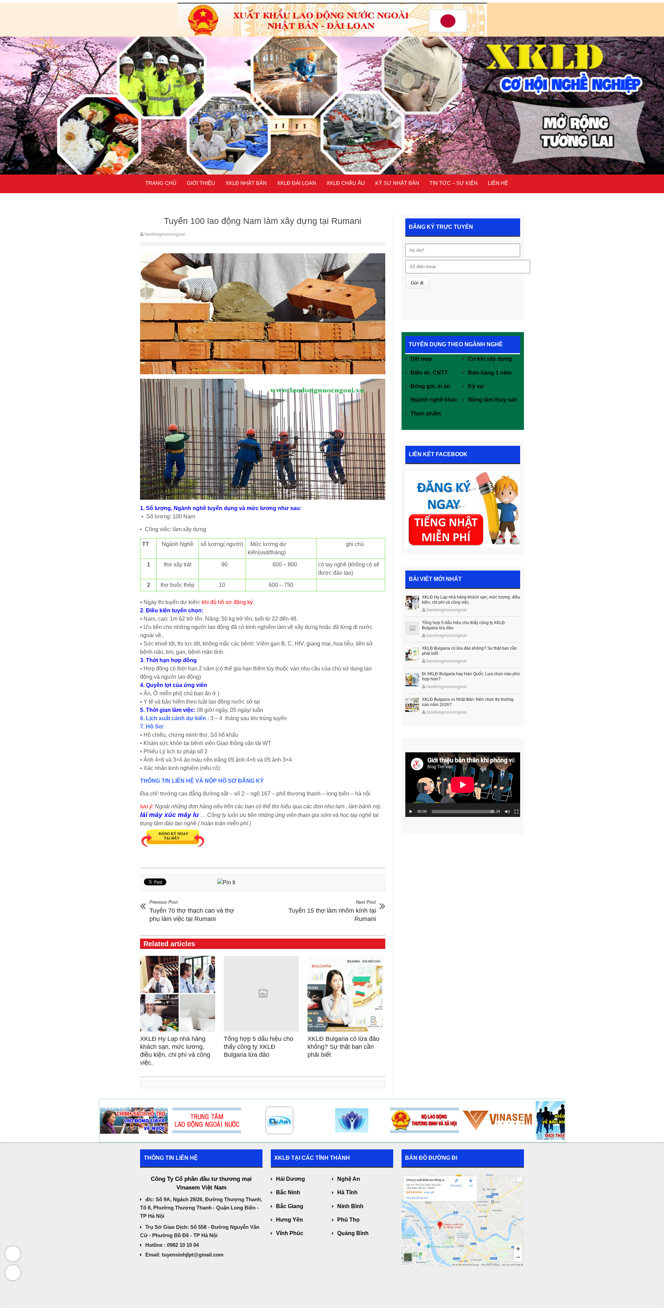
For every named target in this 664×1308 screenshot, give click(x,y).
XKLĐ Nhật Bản (246, 183)
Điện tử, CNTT (429, 373)
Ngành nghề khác (434, 400)
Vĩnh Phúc (289, 1233)
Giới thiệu (201, 183)
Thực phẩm (426, 413)
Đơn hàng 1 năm (489, 373)
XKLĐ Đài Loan (296, 183)
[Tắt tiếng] (507, 812)
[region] (332, 87)
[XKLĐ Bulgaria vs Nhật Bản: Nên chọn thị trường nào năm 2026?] (412, 705)
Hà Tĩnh (347, 1192)
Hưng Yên (289, 1220)
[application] (462, 784)
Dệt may (421, 359)
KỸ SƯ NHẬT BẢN (397, 183)
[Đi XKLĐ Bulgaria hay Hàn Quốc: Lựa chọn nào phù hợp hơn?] (412, 679)
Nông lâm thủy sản (492, 400)
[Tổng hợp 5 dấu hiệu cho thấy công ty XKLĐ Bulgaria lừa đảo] (263, 994)
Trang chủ (160, 183)
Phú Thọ (348, 1220)
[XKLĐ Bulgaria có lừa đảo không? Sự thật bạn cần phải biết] (346, 994)
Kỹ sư (476, 386)
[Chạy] (411, 812)
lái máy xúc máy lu (169, 814)
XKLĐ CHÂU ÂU (345, 183)
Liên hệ (498, 183)
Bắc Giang (289, 1206)
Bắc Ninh (288, 1192)
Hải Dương (290, 1179)
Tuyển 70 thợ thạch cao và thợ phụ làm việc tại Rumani (191, 911)
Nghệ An (348, 1179)
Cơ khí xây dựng (490, 359)
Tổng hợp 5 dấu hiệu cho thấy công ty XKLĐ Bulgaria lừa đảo (258, 1046)
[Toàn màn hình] (516, 812)
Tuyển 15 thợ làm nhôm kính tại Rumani (332, 911)
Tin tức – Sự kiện (454, 183)
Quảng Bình (353, 1233)
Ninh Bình (350, 1206)
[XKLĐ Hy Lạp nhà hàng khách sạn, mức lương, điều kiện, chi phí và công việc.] (179, 994)
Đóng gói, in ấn (430, 386)
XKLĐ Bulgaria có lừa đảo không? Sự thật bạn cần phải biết (343, 1046)
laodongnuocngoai (165, 234)
